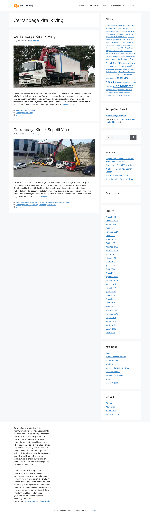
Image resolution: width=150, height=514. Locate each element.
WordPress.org (112, 414)
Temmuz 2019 (112, 280)
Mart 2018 (110, 325)
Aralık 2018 (111, 299)
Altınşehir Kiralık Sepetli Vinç (114, 31)
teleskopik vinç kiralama (123, 82)
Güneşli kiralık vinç (114, 51)
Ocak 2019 (110, 295)
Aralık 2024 (111, 217)
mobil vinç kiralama (125, 75)
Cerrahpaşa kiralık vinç (24, 113)
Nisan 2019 (111, 288)
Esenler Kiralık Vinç (127, 45)
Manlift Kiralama (113, 372)
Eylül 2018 (110, 306)
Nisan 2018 (111, 321)
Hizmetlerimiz (116, 5)
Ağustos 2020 (112, 247)
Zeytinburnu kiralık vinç (112, 95)
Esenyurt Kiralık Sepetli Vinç (115, 48)
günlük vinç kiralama (112, 53)
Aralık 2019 (111, 273)
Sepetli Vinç (110, 78)
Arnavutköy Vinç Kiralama (116, 34)
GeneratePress (91, 511)
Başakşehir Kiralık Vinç (118, 42)
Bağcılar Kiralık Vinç (118, 39)
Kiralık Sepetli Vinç (22, 202)
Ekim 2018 (110, 303)
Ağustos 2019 (112, 277)
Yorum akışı (111, 410)
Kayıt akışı (110, 407)
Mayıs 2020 (111, 254)
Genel (108, 353)
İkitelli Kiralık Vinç (125, 95)
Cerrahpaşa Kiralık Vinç (35, 36)
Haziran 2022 (112, 221)
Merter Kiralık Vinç (124, 72)
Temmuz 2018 (112, 314)
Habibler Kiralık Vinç (125, 53)
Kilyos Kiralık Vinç (126, 56)
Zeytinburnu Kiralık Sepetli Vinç (121, 92)
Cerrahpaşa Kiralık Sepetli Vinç (41, 129)
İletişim (131, 5)
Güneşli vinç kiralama (126, 51)
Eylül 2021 (110, 228)
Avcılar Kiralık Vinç (120, 37)
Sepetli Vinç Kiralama (46, 202)
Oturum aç (110, 403)
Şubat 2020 (111, 265)
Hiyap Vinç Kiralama (114, 56)
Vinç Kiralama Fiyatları (114, 90)
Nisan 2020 (111, 258)
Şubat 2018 (111, 329)
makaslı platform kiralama (117, 66)
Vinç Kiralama (30, 110)
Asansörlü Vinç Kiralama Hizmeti (120, 179)
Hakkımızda (94, 5)
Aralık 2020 (111, 239)
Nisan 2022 (111, 224)
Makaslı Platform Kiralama (117, 368)
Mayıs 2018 (111, 318)
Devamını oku (69, 104)
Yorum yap (20, 115)
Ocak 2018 (110, 333)
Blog (104, 5)
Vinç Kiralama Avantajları (117, 175)
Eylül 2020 (110, 243)
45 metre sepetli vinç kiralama (121, 28)
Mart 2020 (110, 262)
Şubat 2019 (111, 292)
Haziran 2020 (112, 250)
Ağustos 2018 (112, 310)
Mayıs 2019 (111, 284)
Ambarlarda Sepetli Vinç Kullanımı (121, 165)
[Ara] (133, 137)
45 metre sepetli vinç (113, 25)
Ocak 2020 (110, 269)
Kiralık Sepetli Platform (116, 357)
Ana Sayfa (81, 5)
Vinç (56, 202)
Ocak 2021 (110, 236)
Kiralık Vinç (20, 110)
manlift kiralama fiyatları (121, 69)
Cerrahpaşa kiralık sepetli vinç (27, 205)
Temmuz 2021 (112, 232)
